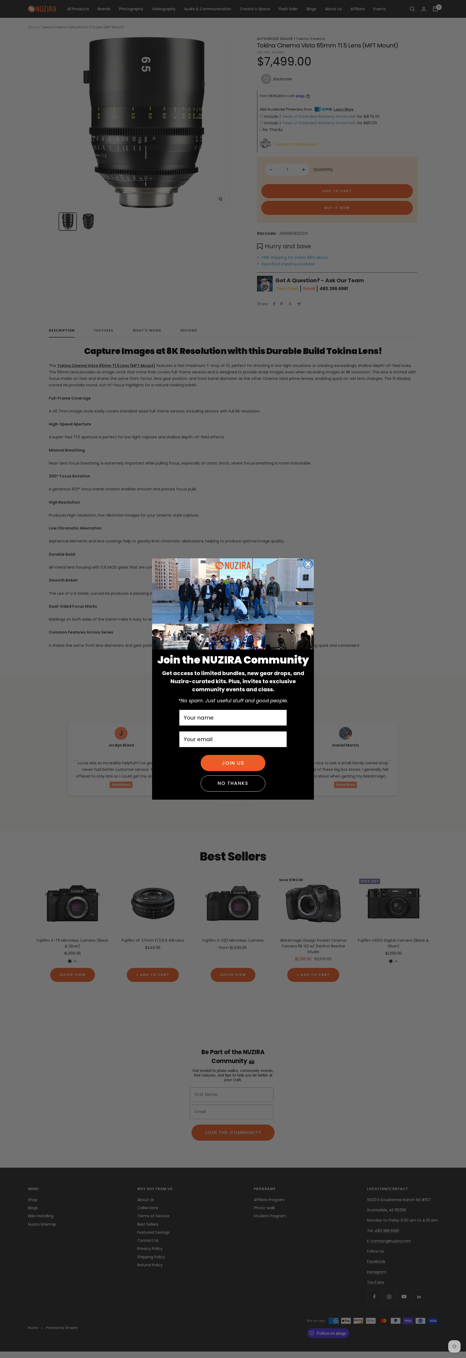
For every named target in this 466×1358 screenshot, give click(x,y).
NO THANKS (233, 783)
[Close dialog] (308, 564)
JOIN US (233, 762)
